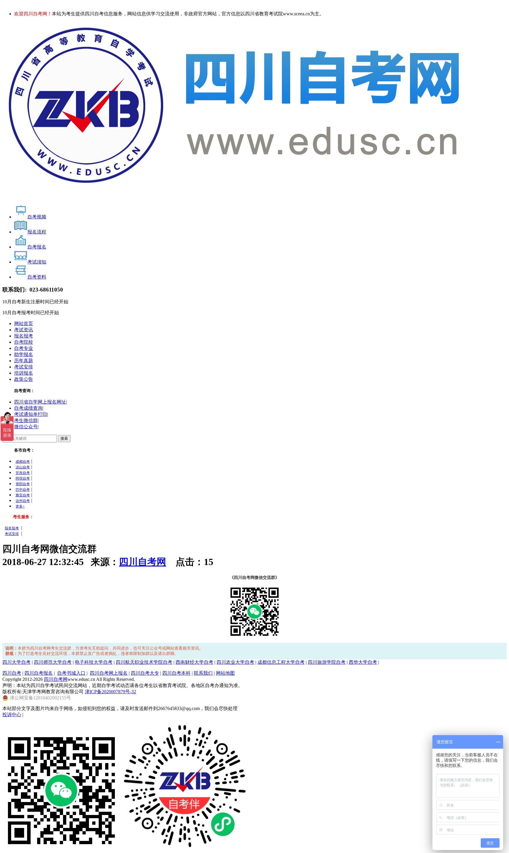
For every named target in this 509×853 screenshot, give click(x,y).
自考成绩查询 (28, 408)
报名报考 (23, 335)
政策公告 (23, 379)
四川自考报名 (38, 673)
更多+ (20, 506)
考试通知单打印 (30, 414)
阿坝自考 (23, 478)
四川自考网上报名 (109, 673)
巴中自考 (23, 490)
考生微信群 (26, 420)
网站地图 (225, 673)
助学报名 (23, 354)
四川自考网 (142, 561)
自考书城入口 (71, 673)
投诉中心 (11, 714)
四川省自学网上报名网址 (40, 401)
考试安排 (23, 366)
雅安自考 (23, 495)
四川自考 (11, 673)
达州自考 (23, 501)
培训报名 (23, 373)
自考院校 (23, 342)
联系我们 (203, 673)
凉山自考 (23, 467)
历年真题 (23, 360)
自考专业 (23, 348)
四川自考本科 (176, 673)
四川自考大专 (145, 673)
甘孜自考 (23, 473)
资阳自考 (23, 484)
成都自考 (23, 462)
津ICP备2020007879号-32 (110, 691)
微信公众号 (26, 426)
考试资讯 (23, 329)
